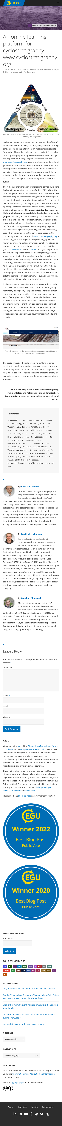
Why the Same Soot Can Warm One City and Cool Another (29, 988)
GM (49, 966)
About (10, 1107)
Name (5, 695)
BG (10, 966)
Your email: (8, 938)
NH (18, 970)
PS (33, 970)
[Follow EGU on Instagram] (20, 1114)
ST (54, 970)
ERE (24, 966)
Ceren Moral (16, 790)
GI (44, 966)
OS (28, 970)
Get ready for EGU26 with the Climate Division (23, 1024)
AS (5, 966)
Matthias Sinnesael (44, 69)
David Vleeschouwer (25, 69)
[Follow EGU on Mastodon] (36, 1114)
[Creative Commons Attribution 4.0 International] (5, 1089)
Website (6, 717)
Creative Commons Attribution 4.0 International (33, 1073)
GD (39, 966)
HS (13, 970)
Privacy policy (48, 1107)
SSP (43, 970)
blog (20, 746)
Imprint (34, 1107)
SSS (48, 970)
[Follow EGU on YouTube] (26, 1114)
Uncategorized (16, 72)
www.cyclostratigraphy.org (15, 162)
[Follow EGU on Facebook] (31, 1114)
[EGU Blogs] (14, 5)
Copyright (22, 1107)
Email (5, 706)
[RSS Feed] (47, 1114)
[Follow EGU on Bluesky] (41, 1114)
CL (15, 966)
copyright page (16, 1082)
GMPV (6, 970)
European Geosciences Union (33, 749)
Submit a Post (24, 795)
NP (23, 970)
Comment (7, 667)
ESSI (30, 966)
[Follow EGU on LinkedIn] (15, 1114)
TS (5, 974)
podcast (32, 249)
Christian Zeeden (9, 69)
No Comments (29, 72)
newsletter (16, 249)
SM (37, 970)
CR (19, 966)
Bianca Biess (29, 790)
